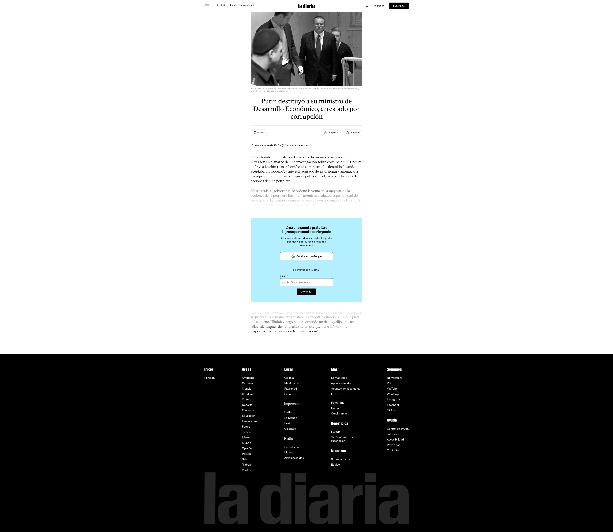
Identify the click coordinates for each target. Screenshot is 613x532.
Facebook (393, 405)
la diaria (221, 5)
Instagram (393, 399)
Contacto (393, 450)
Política (246, 454)
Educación (248, 416)
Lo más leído (339, 378)
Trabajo (247, 464)
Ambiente (248, 378)
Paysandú (290, 388)
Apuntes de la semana (345, 388)
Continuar (306, 291)
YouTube (392, 388)
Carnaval (248, 383)
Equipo (335, 464)
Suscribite (399, 5)
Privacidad (394, 445)
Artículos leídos (294, 458)
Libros (246, 437)
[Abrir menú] (206, 5)
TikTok (391, 410)
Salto (287, 394)
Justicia (247, 432)
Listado (336, 432)
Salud (245, 459)
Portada (209, 378)
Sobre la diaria (340, 459)
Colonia (289, 378)
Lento (287, 423)
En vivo (335, 394)
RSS (389, 383)
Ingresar (379, 5)
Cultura (246, 399)
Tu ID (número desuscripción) (342, 439)
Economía (248, 410)
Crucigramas (339, 413)
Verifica (247, 470)
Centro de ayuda (398, 428)
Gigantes (290, 428)
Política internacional (242, 5)
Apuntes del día (341, 383)
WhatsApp (393, 394)
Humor (335, 408)
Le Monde (290, 418)
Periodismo (291, 447)
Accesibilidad (395, 439)
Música (288, 452)
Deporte (247, 405)
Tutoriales (393, 434)
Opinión (247, 448)
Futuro (246, 426)
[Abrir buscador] (367, 6)
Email (284, 275)
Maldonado (291, 383)
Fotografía (337, 402)
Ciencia (246, 388)
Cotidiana (248, 394)
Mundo (246, 443)
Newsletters (394, 378)
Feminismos (249, 421)
